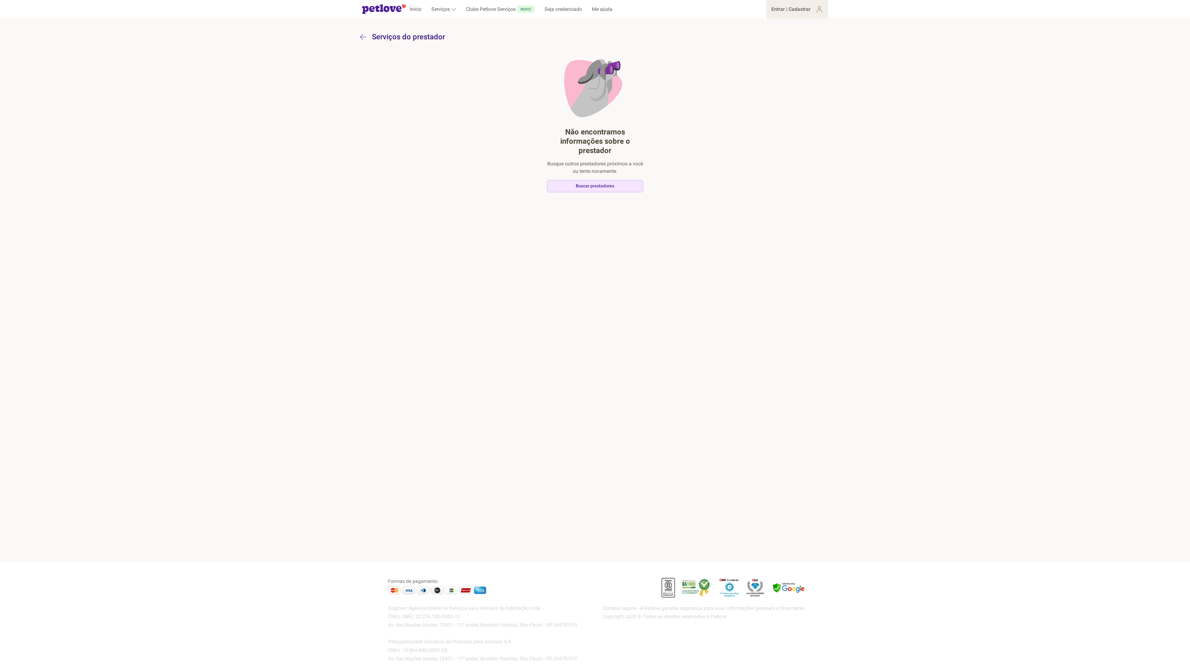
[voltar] (363, 37)
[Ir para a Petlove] (384, 9)
